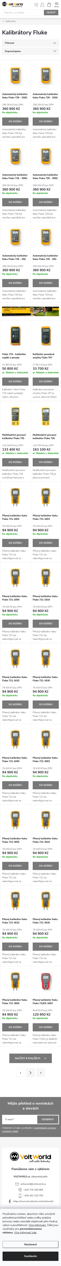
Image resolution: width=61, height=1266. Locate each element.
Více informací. (37, 1225)
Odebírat (48, 1119)
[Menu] (56, 4)
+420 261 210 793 (33, 1195)
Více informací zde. (25, 1232)
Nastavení (30, 1244)
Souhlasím (30, 1256)
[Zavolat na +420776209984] (36, 5)
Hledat (51, 12)
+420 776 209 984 (33, 1189)
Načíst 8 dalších (28, 1058)
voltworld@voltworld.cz (33, 1184)
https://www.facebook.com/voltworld (33, 1201)
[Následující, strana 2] (30, 1073)
